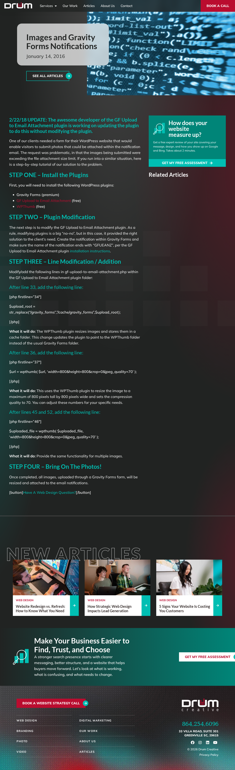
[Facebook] (192, 742)
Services (46, 6)
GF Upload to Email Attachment (44, 200)
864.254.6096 (200, 724)
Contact (126, 6)
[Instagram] (200, 742)
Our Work (70, 6)
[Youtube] (215, 742)
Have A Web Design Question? (49, 492)
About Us (108, 6)
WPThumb (26, 206)
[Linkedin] (207, 742)
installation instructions (90, 251)
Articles (89, 6)
